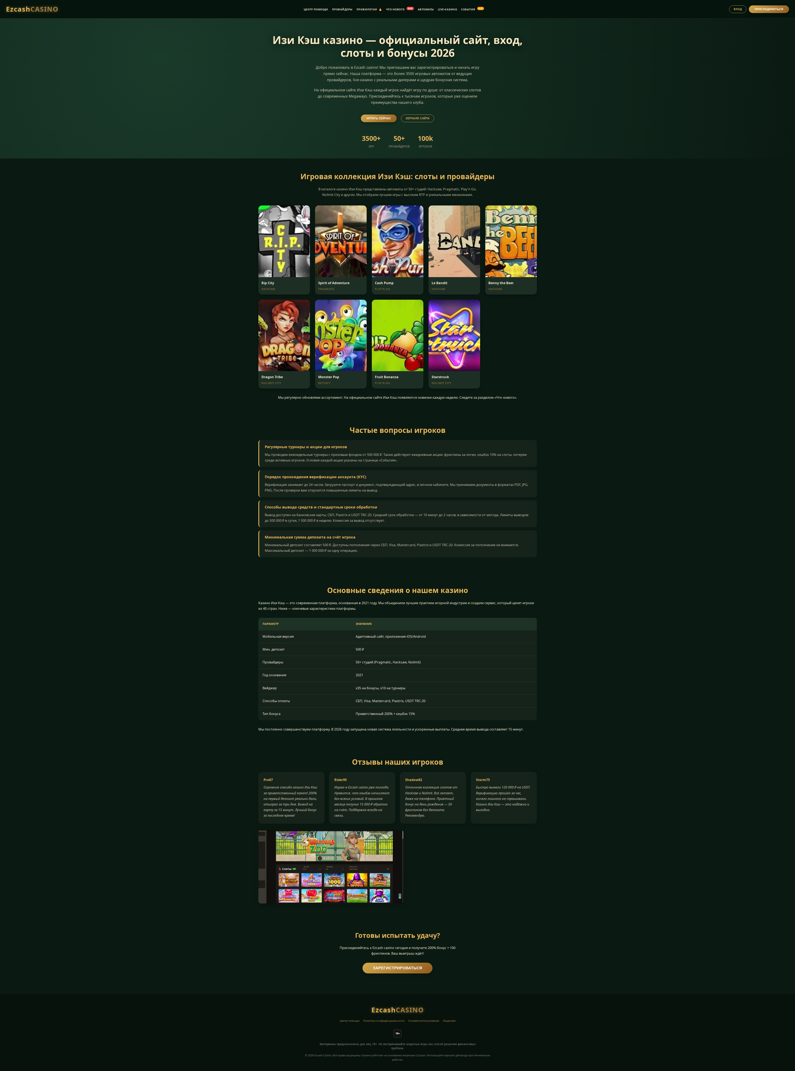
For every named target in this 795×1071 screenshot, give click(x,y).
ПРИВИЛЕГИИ (369, 9)
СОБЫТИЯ (472, 9)
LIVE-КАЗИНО (447, 9)
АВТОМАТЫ (426, 9)
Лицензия (449, 1021)
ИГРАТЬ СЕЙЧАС (379, 118)
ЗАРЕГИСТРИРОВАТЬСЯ (397, 968)
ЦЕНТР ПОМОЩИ (316, 9)
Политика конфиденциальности (383, 1021)
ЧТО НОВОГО (399, 9)
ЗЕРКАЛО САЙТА (418, 118)
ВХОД (738, 9)
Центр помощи (349, 1021)
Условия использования (423, 1021)
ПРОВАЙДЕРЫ (342, 9)
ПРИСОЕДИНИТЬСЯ (769, 9)
